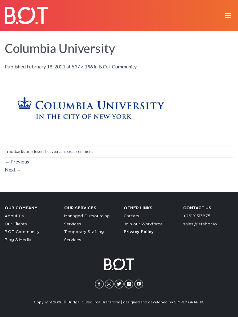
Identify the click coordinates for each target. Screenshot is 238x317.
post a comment (79, 151)
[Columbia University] (88, 108)
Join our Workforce (143, 224)
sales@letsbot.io (200, 224)
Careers (131, 216)
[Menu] (228, 15)
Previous (17, 161)
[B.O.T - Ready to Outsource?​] (26, 15)
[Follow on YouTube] (138, 284)
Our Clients (16, 224)
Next (13, 169)
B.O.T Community (118, 66)
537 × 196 (82, 66)
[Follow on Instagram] (109, 284)
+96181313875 (196, 216)
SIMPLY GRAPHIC (189, 302)
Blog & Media (18, 240)
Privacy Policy (139, 232)
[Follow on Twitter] (118, 284)
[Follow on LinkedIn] (128, 284)
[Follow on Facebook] (99, 284)
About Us (14, 216)
